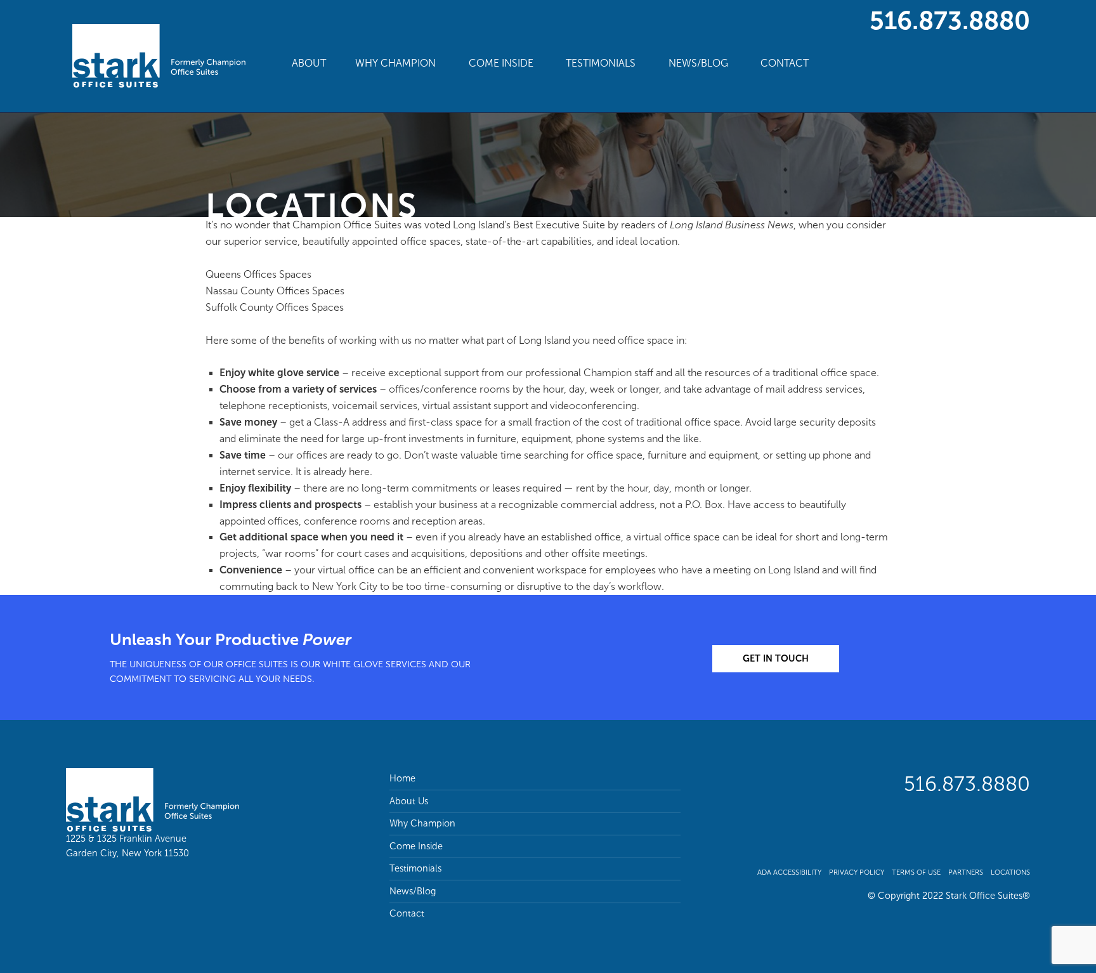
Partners (965, 872)
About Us (408, 801)
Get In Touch (776, 658)
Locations (1010, 872)
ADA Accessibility (789, 872)
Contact (784, 63)
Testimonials (601, 63)
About (309, 63)
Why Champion (395, 63)
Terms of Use (916, 872)
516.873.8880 (950, 20)
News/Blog (698, 63)
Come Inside (501, 63)
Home (402, 778)
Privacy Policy (856, 872)
